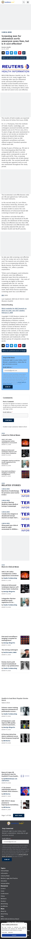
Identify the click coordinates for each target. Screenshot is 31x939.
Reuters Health (6, 47)
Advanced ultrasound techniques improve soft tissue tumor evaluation (9, 451)
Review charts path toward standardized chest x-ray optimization (10, 664)
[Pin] (19, 52)
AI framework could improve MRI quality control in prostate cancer (8, 723)
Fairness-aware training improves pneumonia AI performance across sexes (10, 709)
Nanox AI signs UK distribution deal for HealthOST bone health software (10, 774)
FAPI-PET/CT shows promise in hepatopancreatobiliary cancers (10, 803)
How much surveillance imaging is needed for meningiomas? (8, 472)
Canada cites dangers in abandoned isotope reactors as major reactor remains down (10, 516)
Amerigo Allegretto (9, 591)
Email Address (7, 367)
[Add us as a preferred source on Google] (23, 52)
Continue (8, 420)
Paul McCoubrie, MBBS (10, 652)
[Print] (3, 52)
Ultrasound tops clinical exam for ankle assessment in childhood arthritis (10, 527)
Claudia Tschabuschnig (10, 578)
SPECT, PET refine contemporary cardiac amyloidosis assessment (9, 441)
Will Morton (6, 740)
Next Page (18, 815)
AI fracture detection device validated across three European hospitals (10, 736)
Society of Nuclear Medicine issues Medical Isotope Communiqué (10, 504)
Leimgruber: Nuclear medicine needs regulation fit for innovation (11, 462)
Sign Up (7, 387)
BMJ (3, 295)
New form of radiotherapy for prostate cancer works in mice (10, 493)
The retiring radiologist (10, 650)
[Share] (7, 52)
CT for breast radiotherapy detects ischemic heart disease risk (9, 789)
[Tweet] (15, 52)
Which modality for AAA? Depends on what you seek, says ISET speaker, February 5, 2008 (14, 311)
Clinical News (7, 32)
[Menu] (27, 2)
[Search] (23, 2)
